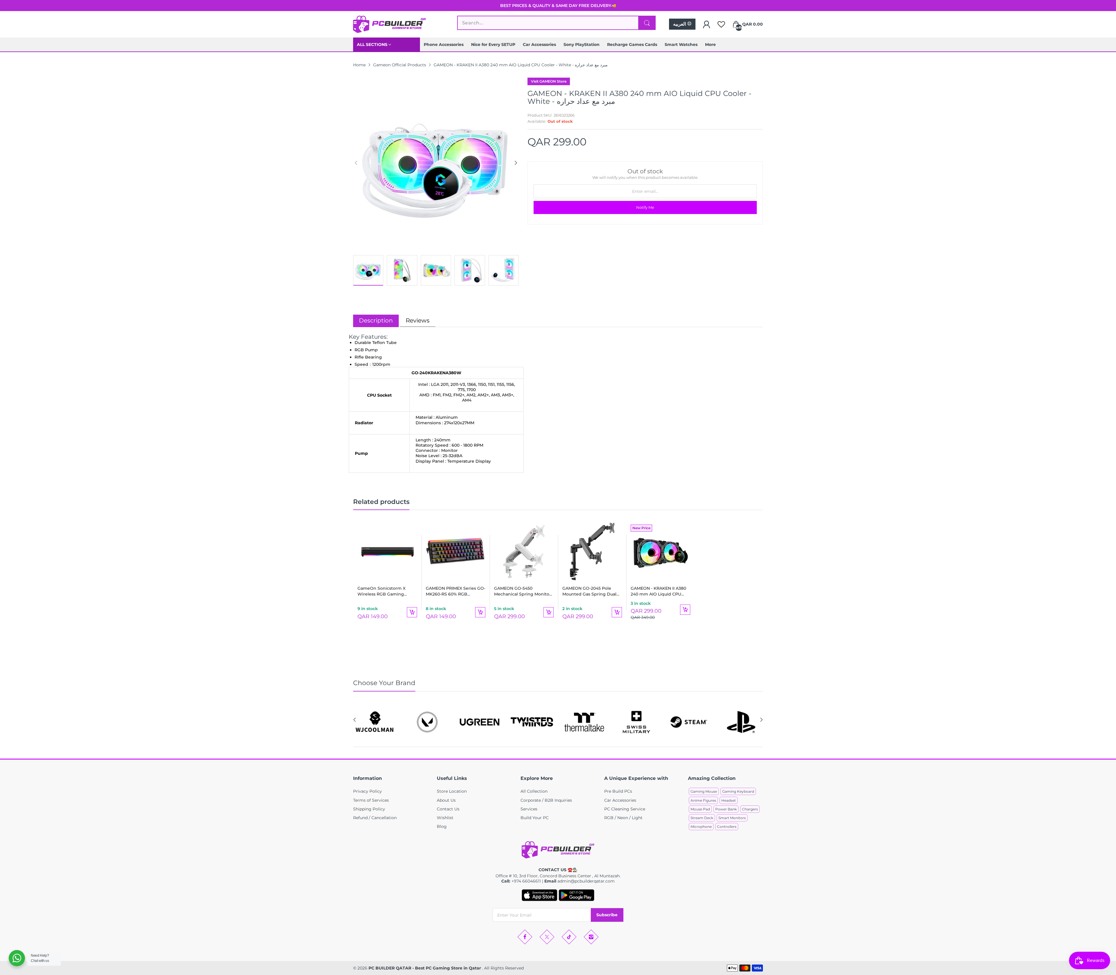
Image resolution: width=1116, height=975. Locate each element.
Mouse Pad (700, 809)
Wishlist (445, 817)
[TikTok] (569, 937)
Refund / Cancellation (375, 817)
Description (376, 320)
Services (529, 809)
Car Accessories (620, 800)
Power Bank (726, 809)
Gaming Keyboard (738, 791)
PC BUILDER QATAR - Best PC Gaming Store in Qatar (425, 968)
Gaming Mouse (704, 791)
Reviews (418, 320)
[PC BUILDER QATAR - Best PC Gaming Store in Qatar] (389, 24)
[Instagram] (591, 937)
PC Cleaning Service (624, 809)
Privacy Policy (367, 791)
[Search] (647, 23)
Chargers (750, 809)
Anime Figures (703, 800)
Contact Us (448, 809)
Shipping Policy (369, 809)
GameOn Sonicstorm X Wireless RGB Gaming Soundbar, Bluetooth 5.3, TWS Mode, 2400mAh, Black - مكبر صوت (386, 591)
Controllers (726, 826)
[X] (547, 937)
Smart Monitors (732, 818)
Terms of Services (371, 800)
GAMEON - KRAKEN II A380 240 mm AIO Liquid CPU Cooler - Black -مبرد (658, 591)
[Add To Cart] (412, 612)
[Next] (356, 162)
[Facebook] (524, 937)
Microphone (701, 826)
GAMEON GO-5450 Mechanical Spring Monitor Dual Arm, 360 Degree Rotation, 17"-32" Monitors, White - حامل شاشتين (522, 591)
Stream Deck (702, 818)
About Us (446, 800)
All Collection (534, 791)
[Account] (706, 24)
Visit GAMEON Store (548, 81)
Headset (728, 800)
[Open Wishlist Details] (721, 24)
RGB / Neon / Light (623, 817)
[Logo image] (375, 722)
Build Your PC (535, 817)
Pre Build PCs (618, 791)
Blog (442, 826)
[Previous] (516, 162)
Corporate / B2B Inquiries (546, 800)
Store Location (452, 791)
